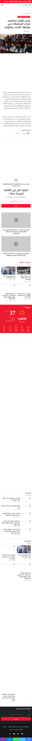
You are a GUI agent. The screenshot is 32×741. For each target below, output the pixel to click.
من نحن (16, 729)
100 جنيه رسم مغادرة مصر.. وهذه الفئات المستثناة (25, 278)
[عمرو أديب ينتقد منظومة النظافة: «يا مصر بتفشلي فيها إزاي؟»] (24, 288)
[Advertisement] (16, 72)
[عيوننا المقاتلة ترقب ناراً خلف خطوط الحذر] (8, 270)
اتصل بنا (11, 729)
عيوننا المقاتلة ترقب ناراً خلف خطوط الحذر (9, 277)
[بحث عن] (30, 6)
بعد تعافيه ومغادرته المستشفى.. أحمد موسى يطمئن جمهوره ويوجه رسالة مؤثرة (8, 296)
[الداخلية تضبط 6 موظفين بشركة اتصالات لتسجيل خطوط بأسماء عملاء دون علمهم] (26, 531)
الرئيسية (27, 13)
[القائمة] (2, 6)
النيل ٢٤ (4, 727)
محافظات (23, 17)
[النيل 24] (25, 5)
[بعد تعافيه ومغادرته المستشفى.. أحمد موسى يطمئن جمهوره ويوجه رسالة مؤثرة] (8, 288)
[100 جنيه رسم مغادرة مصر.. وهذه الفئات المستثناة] (24, 270)
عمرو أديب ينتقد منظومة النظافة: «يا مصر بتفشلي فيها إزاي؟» (24, 295)
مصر (19, 17)
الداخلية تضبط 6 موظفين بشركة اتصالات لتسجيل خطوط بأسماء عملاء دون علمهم (11, 531)
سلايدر (22, 13)
